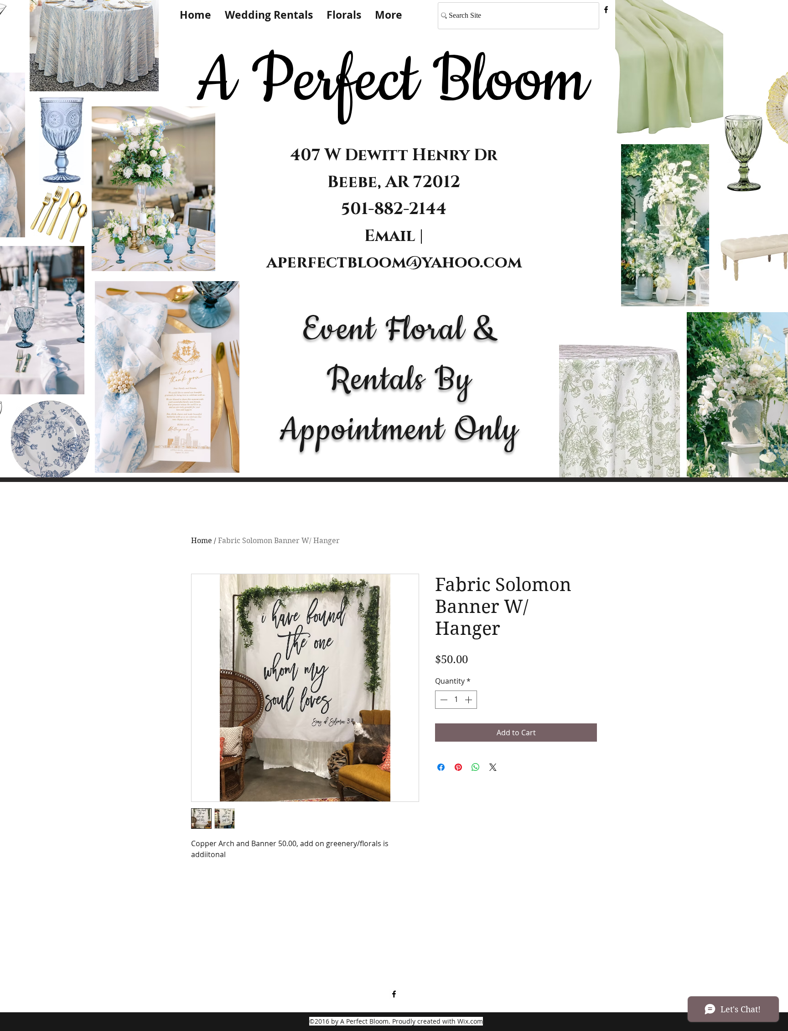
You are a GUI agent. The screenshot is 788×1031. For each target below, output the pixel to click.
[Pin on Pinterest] (458, 767)
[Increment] (469, 699)
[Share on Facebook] (440, 767)
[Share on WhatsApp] (475, 767)
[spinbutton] (456, 699)
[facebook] (606, 9)
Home (201, 540)
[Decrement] (442, 699)
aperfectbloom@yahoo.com (394, 262)
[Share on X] (492, 767)
